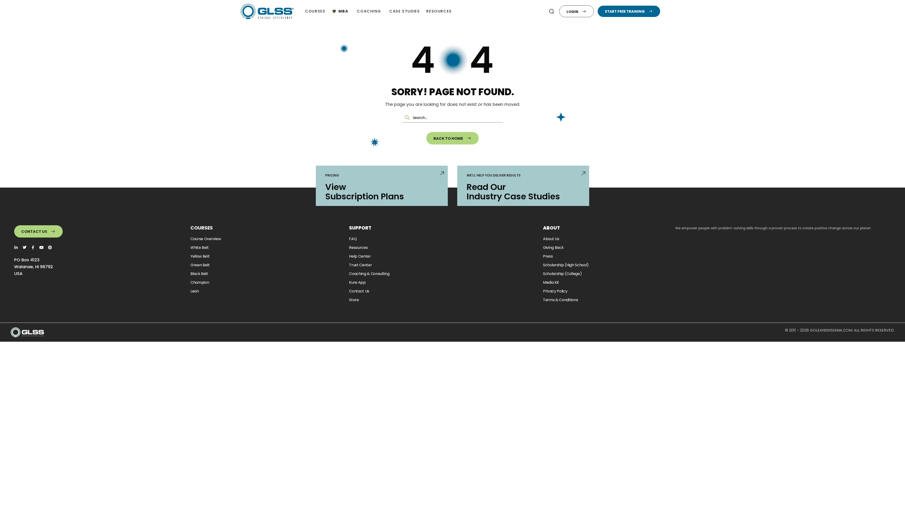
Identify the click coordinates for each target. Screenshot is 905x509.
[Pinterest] (50, 247)
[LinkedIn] (16, 247)
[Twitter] (24, 247)
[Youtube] (41, 247)
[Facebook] (33, 247)
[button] (552, 11)
